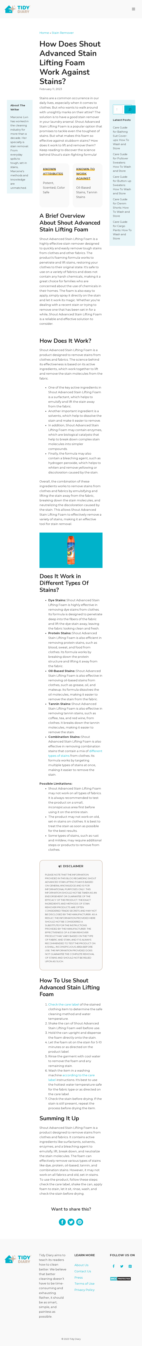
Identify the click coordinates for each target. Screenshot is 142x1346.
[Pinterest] (130, 1266)
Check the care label (63, 1004)
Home (44, 32)
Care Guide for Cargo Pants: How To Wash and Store (122, 230)
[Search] (130, 109)
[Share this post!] (62, 1224)
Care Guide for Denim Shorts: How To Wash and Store (121, 208)
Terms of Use (84, 1283)
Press (78, 1277)
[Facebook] (113, 1266)
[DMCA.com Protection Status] (120, 1280)
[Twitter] (121, 1266)
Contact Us (82, 1271)
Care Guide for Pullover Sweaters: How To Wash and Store (122, 162)
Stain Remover (63, 32)
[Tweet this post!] (71, 1224)
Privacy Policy (84, 1290)
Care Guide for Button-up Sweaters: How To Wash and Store (122, 185)
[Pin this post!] (79, 1224)
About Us (81, 1265)
